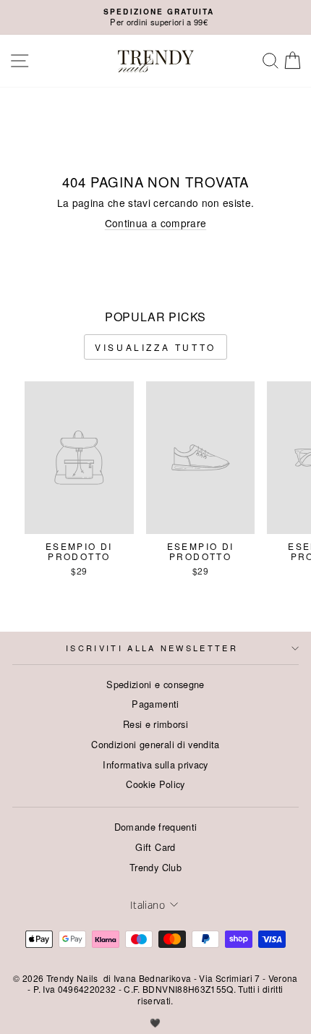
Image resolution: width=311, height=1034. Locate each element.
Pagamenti (155, 704)
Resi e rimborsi (155, 724)
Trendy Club (155, 867)
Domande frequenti (155, 827)
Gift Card (155, 847)
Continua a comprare (156, 223)
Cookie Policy (155, 784)
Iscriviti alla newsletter (152, 647)
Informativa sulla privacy (155, 764)
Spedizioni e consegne (155, 684)
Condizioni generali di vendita (155, 744)
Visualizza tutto (155, 347)
